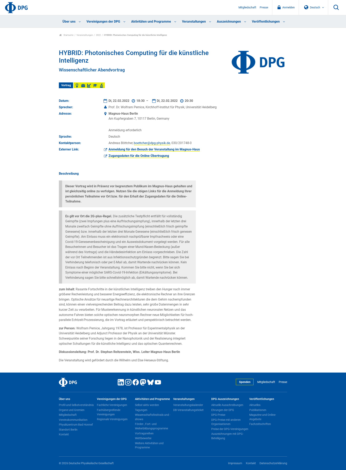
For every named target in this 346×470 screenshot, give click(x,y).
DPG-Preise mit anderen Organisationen (226, 422)
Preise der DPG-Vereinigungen (229, 429)
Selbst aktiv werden (147, 405)
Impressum (235, 463)
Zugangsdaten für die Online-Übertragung (139, 156)
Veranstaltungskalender (188, 405)
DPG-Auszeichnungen (225, 399)
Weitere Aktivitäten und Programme (149, 445)
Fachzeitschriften (260, 424)
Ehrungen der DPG (222, 410)
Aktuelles (255, 405)
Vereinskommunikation (73, 419)
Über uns (68, 21)
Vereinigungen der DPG (103, 21)
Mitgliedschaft (247, 7)
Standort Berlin (68, 429)
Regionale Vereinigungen (112, 419)
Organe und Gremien (71, 410)
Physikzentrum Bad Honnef (76, 424)
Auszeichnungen (229, 21)
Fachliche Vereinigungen (112, 405)
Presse (264, 7)
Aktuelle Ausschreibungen (227, 405)
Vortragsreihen (144, 433)
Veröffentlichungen (266, 21)
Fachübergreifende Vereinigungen (108, 412)
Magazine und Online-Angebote (262, 417)
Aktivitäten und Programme (151, 21)
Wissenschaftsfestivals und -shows (152, 417)
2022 (98, 35)
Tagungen (141, 410)
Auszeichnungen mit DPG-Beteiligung (227, 436)
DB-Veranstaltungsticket (188, 410)
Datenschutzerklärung (273, 463)
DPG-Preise (218, 414)
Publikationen (257, 410)
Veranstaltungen (194, 21)
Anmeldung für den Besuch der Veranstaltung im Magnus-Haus (154, 149)
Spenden (244, 382)
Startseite (68, 35)
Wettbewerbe (143, 438)
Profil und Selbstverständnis (76, 405)
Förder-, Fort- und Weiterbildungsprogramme (151, 426)
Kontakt (64, 434)
